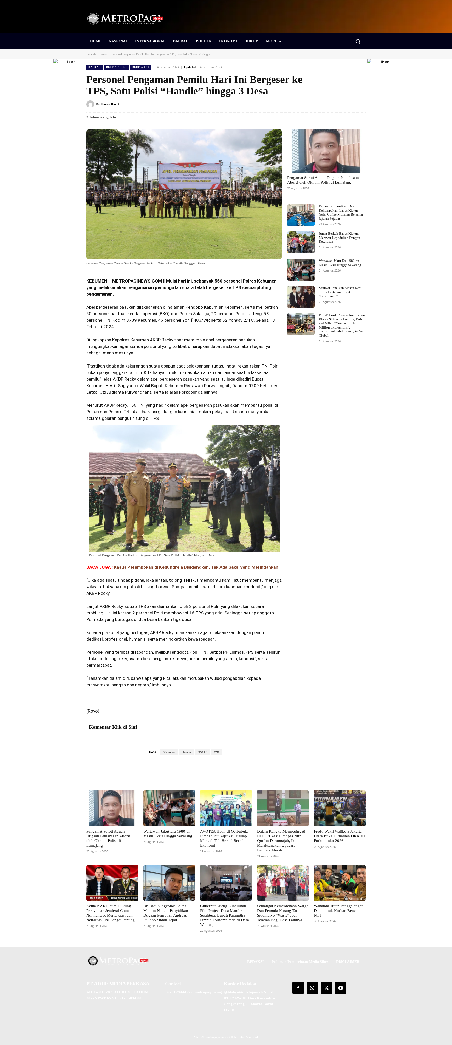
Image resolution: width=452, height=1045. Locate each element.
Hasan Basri (110, 104)
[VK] (348, 104)
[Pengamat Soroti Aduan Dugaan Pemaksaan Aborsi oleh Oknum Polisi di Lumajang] (326, 151)
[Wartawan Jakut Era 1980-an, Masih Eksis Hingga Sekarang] (301, 270)
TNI (216, 752)
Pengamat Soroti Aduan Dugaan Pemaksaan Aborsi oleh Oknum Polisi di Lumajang (323, 180)
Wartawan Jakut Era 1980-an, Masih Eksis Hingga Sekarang (340, 263)
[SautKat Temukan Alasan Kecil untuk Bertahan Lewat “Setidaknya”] (301, 297)
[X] (324, 104)
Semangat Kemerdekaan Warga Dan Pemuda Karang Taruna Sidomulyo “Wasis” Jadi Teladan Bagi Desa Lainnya (282, 913)
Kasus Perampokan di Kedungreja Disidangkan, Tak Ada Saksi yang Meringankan (196, 567)
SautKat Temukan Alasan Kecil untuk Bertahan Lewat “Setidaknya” (341, 292)
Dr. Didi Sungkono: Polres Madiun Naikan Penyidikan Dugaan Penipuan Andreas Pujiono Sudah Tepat (165, 913)
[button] (358, 41)
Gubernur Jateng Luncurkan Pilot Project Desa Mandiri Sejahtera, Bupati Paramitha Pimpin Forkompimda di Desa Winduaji (224, 915)
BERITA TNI (140, 67)
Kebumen (169, 752)
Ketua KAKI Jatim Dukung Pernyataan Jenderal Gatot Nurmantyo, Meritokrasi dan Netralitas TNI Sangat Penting (110, 913)
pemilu (194, 586)
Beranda (91, 54)
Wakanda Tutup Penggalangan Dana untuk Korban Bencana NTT (339, 910)
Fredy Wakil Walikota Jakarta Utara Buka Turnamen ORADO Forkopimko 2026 (339, 836)
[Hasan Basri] (91, 104)
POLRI (202, 752)
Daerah (104, 54)
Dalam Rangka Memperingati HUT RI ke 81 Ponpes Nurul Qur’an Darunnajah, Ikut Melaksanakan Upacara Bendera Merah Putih (281, 840)
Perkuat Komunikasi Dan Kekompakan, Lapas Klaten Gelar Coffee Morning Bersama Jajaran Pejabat (341, 212)
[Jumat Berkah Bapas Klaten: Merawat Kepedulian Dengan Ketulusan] (301, 242)
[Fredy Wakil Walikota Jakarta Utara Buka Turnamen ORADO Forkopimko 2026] (340, 808)
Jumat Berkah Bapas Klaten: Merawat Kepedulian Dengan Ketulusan (339, 237)
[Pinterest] (336, 104)
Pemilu (187, 752)
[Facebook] (312, 104)
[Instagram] (312, 988)
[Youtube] (340, 988)
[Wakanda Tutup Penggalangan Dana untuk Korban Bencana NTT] (340, 883)
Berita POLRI (116, 67)
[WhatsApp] (360, 104)
